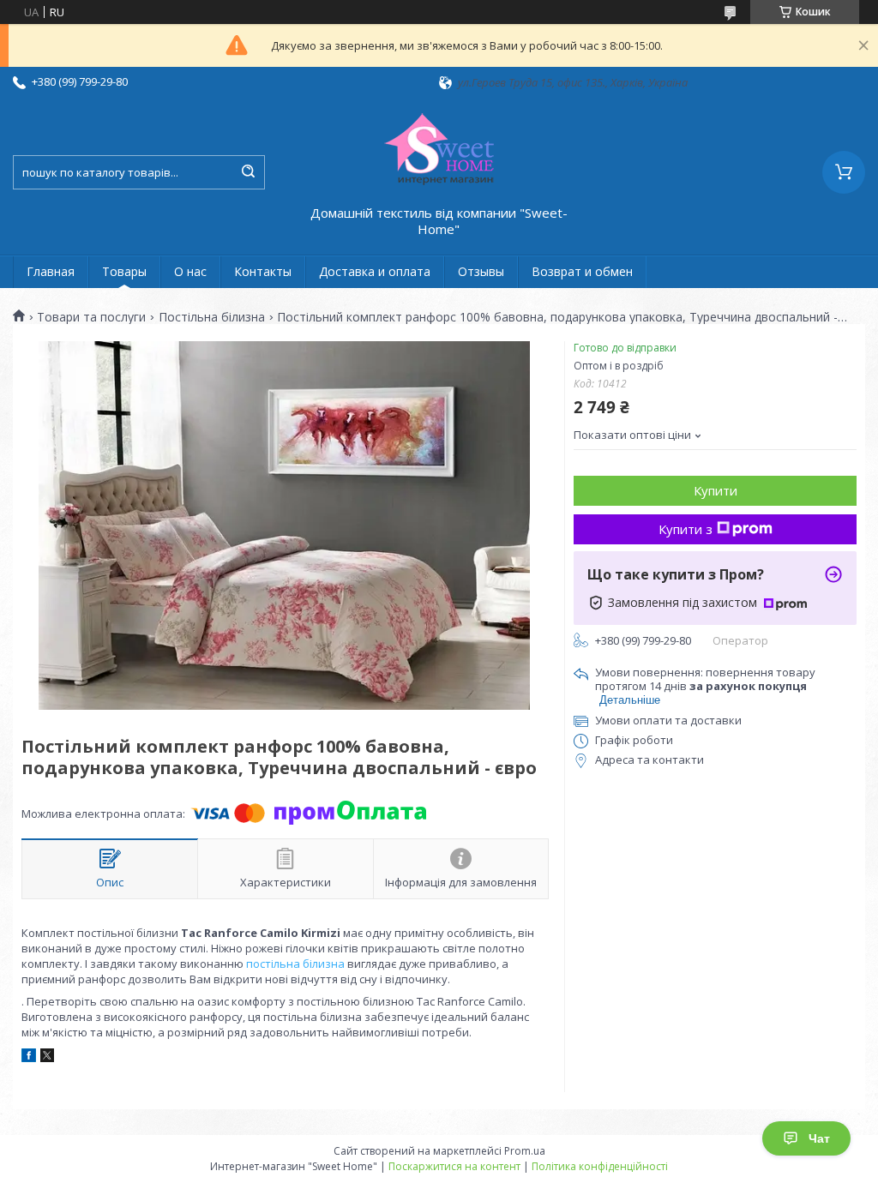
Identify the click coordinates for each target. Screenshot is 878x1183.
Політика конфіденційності (600, 1166)
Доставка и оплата (374, 271)
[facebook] (28, 1058)
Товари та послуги (91, 317)
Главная (51, 271)
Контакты (263, 271)
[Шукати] (248, 172)
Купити (715, 490)
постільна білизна (295, 963)
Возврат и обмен (582, 271)
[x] (47, 1058)
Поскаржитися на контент (454, 1166)
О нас (190, 271)
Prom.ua (524, 1151)
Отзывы (481, 271)
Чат (819, 1138)
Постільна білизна (212, 317)
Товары (124, 271)
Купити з (685, 528)
